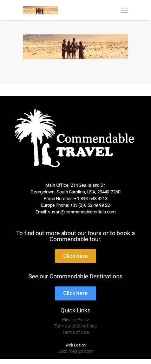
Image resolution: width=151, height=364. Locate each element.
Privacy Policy (75, 319)
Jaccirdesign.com (75, 351)
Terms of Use (75, 332)
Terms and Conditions (75, 326)
